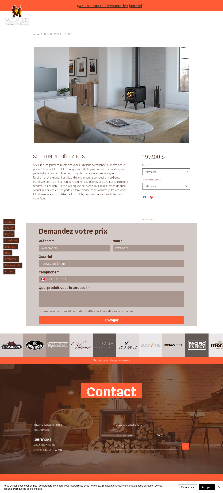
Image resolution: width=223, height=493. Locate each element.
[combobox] (166, 171)
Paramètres (187, 487)
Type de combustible (152, 179)
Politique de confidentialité (27, 488)
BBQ (7, 252)
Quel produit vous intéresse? (64, 287)
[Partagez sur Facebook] (145, 197)
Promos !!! (11, 259)
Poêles (9, 228)
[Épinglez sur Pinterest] (151, 197)
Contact (9, 271)
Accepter (207, 487)
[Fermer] (219, 487)
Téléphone (49, 272)
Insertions (11, 240)
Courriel (45, 256)
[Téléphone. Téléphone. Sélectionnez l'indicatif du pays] (45, 279)
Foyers (9, 234)
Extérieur (10, 246)
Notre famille (12, 265)
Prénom (46, 241)
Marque (146, 165)
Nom (117, 241)
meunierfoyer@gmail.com (49, 424)
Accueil (9, 221)
